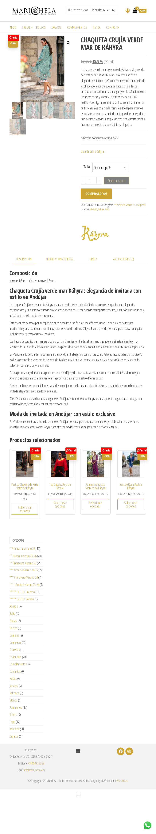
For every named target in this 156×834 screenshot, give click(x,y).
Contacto (112, 27)
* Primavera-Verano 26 (22, 548)
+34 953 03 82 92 (36, 763)
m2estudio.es (121, 781)
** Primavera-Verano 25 (124, 205)
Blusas (13, 620)
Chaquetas (140, 205)
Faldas (13, 678)
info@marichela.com (34, 770)
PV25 (107, 209)
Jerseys (14, 685)
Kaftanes (14, 693)
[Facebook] (120, 751)
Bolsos (41, 27)
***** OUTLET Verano (22, 599)
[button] (68, 43)
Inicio (13, 27)
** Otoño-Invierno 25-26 (23, 555)
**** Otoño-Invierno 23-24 (24, 584)
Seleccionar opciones (24, 509)
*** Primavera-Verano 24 (24, 577)
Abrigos (14, 606)
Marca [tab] (93, 259)
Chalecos (15, 649)
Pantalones (16, 707)
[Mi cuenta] (128, 10)
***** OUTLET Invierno (22, 592)
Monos (14, 700)
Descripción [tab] (24, 259)
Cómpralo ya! (96, 194)
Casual (26, 27)
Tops (12, 721)
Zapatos (56, 27)
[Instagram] (129, 751)
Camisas (14, 635)
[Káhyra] (95, 233)
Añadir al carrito (116, 180)
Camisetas (15, 642)
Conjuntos (15, 671)
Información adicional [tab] (59, 259)
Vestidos (14, 729)
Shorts (13, 714)
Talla (86, 166)
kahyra (101, 209)
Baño (12, 613)
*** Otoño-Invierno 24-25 (24, 570)
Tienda (96, 27)
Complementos (77, 27)
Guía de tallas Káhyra (92, 151)
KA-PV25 (93, 209)
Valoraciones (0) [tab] (123, 259)
